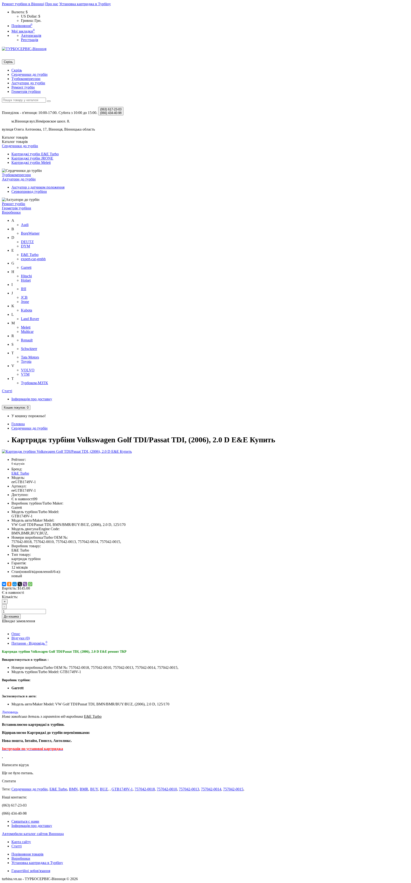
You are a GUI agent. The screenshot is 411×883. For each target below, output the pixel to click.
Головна (18, 424)
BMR (84, 789)
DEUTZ (27, 242)
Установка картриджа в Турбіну (85, 4)
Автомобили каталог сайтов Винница (33, 834)
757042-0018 (145, 789)
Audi (25, 225)
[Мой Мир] (14, 584)
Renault (27, 340)
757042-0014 (211, 789)
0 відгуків (17, 463)
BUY (94, 789)
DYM (25, 246)
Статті (7, 391)
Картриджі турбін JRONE (32, 158)
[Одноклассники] (9, 584)
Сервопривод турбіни (29, 191)
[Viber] (25, 584)
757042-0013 (189, 789)
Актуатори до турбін (28, 83)
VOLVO (27, 370)
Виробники (11, 212)
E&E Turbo (30, 255)
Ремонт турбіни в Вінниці (23, 4)
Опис (15, 634)
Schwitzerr (29, 349)
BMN (73, 789)
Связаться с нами (25, 821)
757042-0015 (233, 789)
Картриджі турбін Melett (31, 163)
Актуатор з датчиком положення (37, 187)
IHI (23, 289)
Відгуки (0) (20, 638)
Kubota (26, 310)
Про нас (51, 4)
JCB (24, 297)
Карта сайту (21, 842)
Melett (25, 327)
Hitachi (26, 276)
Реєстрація (29, 40)
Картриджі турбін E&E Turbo (35, 154)
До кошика (11, 616)
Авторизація (31, 35)
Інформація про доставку (31, 399)
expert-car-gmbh (33, 259)
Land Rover (30, 319)
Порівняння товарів (27, 854)
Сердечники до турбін (29, 74)
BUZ (104, 789)
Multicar (27, 332)
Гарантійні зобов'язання (30, 871)
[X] (20, 584)
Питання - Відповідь (29, 643)
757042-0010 (167, 789)
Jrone (25, 302)
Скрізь (16, 70)
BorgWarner (30, 233)
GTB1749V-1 (122, 789)
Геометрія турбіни (26, 92)
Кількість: (10, 597)
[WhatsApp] (30, 584)
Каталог (15, 142)
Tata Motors (30, 357)
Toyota (26, 361)
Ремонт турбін (23, 87)
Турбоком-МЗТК (34, 383)
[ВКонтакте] (4, 584)
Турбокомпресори (25, 79)
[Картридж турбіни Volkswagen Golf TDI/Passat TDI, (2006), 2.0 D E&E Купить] (67, 451)
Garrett (26, 267)
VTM (25, 374)
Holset (26, 280)
